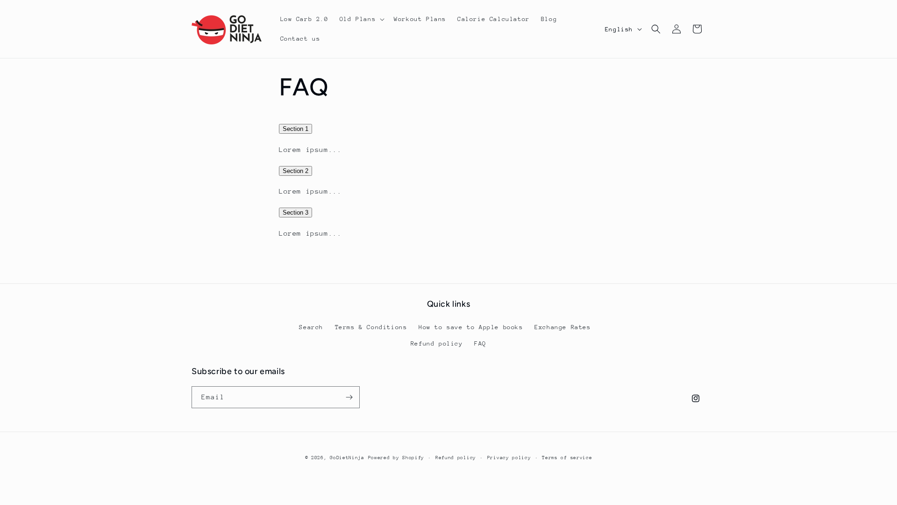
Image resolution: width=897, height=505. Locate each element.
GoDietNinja (347, 458)
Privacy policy (509, 458)
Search (311, 327)
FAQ (480, 343)
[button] (361, 19)
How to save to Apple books (471, 327)
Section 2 (295, 170)
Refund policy (437, 343)
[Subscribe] (349, 397)
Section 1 (295, 128)
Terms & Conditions (371, 327)
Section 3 (295, 212)
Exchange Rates (562, 327)
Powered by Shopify (396, 458)
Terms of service (567, 458)
